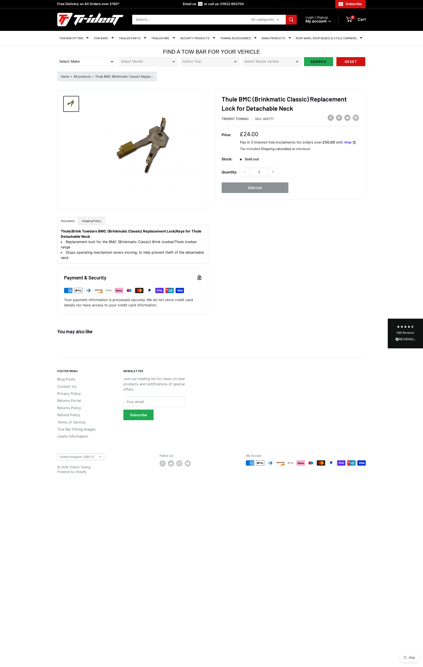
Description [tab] (68, 221)
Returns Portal (69, 400)
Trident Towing (235, 118)
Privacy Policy (69, 393)
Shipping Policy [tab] (91, 221)
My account (316, 21)
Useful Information (72, 436)
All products (82, 76)
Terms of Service (71, 422)
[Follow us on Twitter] (171, 463)
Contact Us (66, 386)
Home (65, 76)
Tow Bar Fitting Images (76, 429)
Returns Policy (69, 408)
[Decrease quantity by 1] (244, 172)
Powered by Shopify (72, 472)
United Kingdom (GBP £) (77, 457)
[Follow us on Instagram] (179, 463)
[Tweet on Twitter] (347, 118)
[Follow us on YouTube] (188, 463)
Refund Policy (68, 415)
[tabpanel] (132, 244)
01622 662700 (232, 4)
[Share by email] (356, 118)
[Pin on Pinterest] (339, 118)
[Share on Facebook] (331, 118)
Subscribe (354, 4)
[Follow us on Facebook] (163, 463)
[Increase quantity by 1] (273, 172)
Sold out (255, 187)
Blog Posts (66, 379)
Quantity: (229, 172)
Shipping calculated (276, 148)
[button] (405, 333)
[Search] (291, 19)
